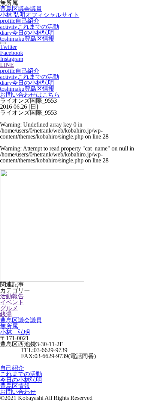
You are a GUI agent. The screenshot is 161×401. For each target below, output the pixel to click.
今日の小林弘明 (27, 32)
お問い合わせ (18, 392)
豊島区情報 (27, 38)
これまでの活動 (29, 27)
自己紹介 (19, 21)
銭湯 (6, 314)
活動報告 (12, 296)
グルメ (9, 308)
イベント (12, 302)
